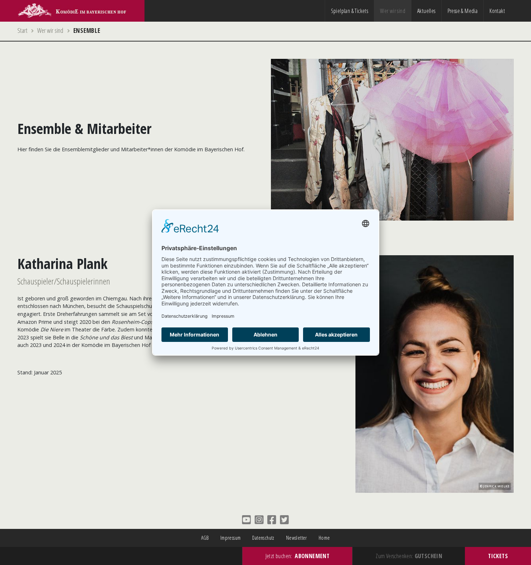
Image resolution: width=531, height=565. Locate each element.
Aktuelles (426, 11)
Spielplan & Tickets (349, 11)
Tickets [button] (498, 556)
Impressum (230, 537)
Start (22, 30)
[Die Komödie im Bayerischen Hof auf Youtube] (246, 519)
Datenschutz (263, 537)
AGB (205, 537)
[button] (297, 556)
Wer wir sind (392, 11)
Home (324, 537)
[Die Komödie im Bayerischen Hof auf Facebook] (271, 519)
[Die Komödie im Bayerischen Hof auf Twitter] (284, 519)
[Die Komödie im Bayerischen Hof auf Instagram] (259, 519)
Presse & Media (463, 11)
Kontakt (497, 11)
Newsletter (296, 537)
